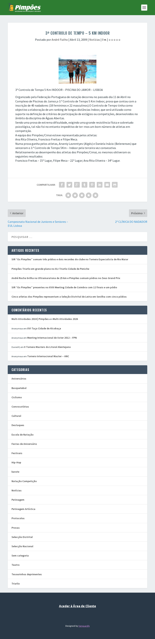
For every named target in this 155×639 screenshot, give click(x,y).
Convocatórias (20, 406)
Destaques (18, 425)
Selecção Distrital (22, 537)
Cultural (16, 416)
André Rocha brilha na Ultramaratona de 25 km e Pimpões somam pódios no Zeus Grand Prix (66, 278)
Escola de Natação (22, 434)
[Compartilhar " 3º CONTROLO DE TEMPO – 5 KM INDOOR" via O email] (107, 185)
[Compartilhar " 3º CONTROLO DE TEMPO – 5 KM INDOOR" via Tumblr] (84, 185)
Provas (16, 527)
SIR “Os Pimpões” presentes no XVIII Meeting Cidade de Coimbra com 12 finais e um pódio (64, 287)
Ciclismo (17, 397)
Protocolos (18, 518)
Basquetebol (19, 388)
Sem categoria (20, 555)
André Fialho (60, 39)
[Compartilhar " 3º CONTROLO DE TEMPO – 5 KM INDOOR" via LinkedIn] (99, 185)
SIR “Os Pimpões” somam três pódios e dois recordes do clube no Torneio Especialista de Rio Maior (70, 259)
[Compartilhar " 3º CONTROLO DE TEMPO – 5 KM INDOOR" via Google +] (77, 185)
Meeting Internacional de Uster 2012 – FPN (52, 337)
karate (15, 471)
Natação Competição (24, 481)
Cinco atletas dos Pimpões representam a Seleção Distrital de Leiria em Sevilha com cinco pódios (69, 296)
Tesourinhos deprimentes (27, 574)
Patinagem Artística (23, 509)
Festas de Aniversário (24, 444)
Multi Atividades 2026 (65, 319)
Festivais (17, 453)
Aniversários (19, 378)
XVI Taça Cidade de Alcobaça (44, 328)
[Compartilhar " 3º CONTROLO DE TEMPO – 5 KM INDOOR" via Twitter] (69, 185)
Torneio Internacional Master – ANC (48, 356)
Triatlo (16, 583)
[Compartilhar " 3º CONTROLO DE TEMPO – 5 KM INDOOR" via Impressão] (115, 185)
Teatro (15, 565)
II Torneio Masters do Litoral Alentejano (47, 347)
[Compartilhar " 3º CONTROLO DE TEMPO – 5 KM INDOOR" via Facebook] (62, 185)
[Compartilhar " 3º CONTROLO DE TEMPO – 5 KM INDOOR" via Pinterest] (92, 185)
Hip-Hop (16, 462)
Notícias (94, 39)
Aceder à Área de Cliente (77, 606)
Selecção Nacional (22, 546)
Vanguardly (84, 626)
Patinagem (18, 499)
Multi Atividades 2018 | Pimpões (30, 319)
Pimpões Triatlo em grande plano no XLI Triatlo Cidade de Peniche (50, 268)
